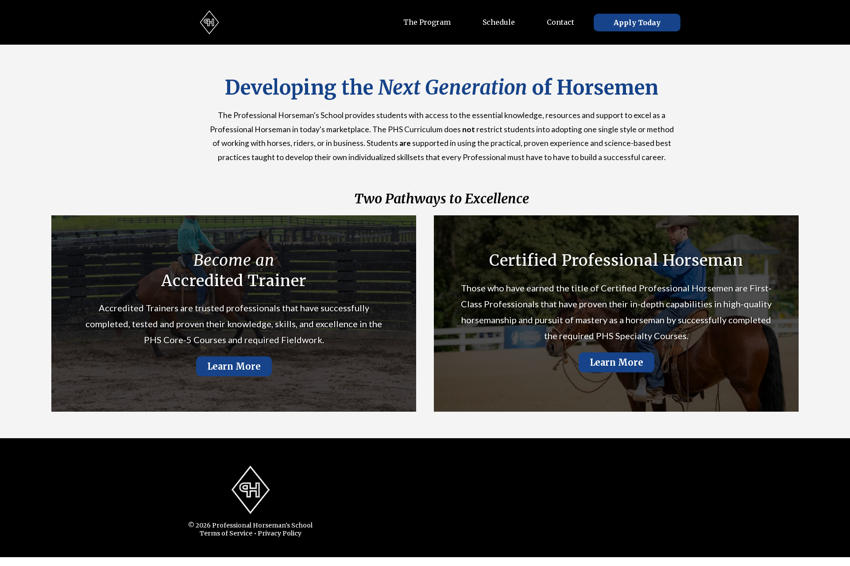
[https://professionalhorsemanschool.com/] (209, 22)
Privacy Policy (279, 533)
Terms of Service (226, 533)
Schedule (499, 22)
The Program (427, 22)
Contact (560, 22)
